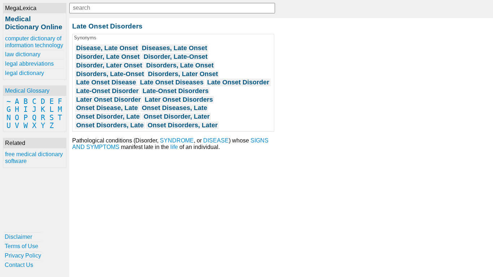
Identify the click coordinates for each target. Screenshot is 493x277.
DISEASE (216, 140)
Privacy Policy (23, 255)
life (174, 147)
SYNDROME (177, 140)
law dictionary (22, 54)
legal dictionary (24, 73)
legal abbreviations (29, 64)
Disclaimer (18, 237)
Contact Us (19, 265)
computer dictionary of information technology (34, 41)
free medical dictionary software (34, 157)
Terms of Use (21, 246)
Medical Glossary (27, 91)
